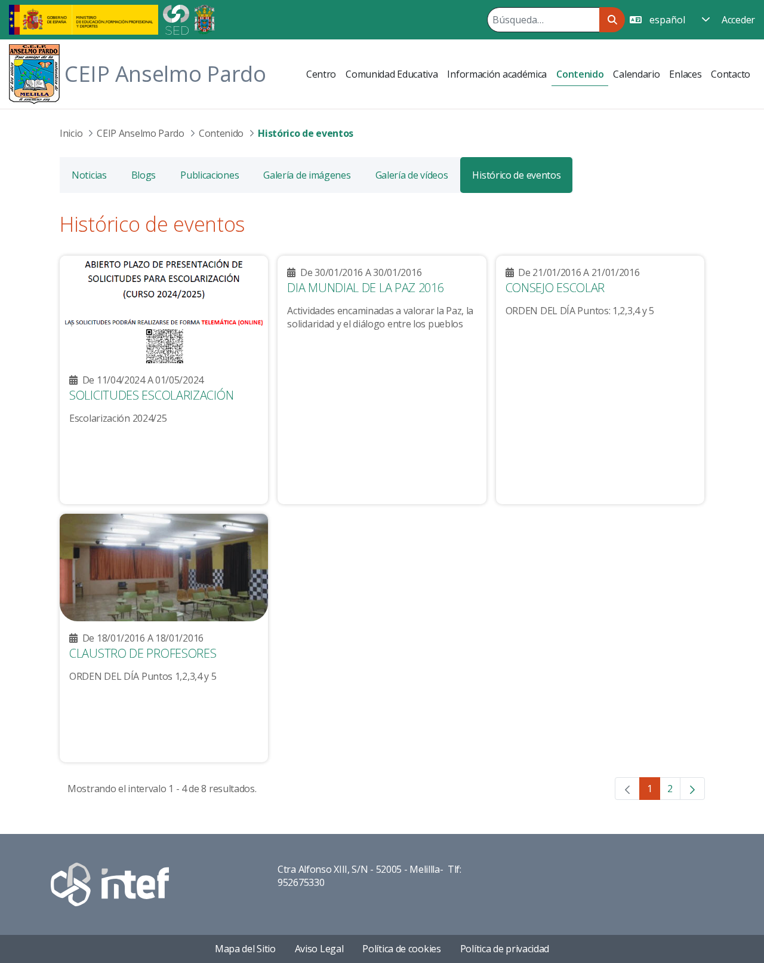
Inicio (71, 133)
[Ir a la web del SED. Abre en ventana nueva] (176, 18)
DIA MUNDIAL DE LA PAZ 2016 (365, 288)
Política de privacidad (504, 948)
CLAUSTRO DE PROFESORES (142, 653)
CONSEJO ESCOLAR (555, 288)
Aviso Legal (319, 948)
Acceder (738, 19)
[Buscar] (612, 19)
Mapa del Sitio (245, 948)
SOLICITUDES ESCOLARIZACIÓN (151, 395)
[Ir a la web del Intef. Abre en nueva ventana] (110, 883)
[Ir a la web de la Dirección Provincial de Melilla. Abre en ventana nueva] (204, 18)
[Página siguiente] (692, 788)
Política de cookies (401, 948)
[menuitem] (321, 74)
